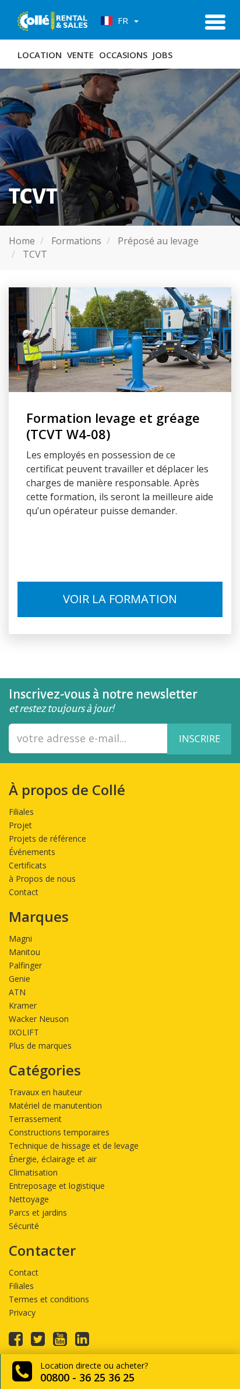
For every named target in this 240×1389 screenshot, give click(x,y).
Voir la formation (120, 599)
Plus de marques (40, 1045)
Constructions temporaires (59, 1132)
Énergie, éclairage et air (53, 1158)
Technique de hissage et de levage (74, 1145)
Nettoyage (29, 1199)
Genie (19, 978)
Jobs (162, 54)
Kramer (23, 1005)
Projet (20, 825)
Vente (80, 54)
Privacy (22, 1312)
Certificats (28, 865)
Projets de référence (47, 838)
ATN (17, 992)
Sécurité (24, 1225)
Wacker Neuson (39, 1018)
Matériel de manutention (55, 1105)
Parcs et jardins (38, 1212)
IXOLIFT (24, 1032)
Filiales (21, 811)
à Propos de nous (42, 878)
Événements (32, 851)
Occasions (123, 54)
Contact (23, 891)
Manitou (24, 951)
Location (39, 54)
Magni (20, 938)
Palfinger (25, 965)
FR (121, 20)
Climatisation (33, 1172)
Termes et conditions (49, 1299)
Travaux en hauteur (45, 1092)
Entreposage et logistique (57, 1185)
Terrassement (35, 1118)
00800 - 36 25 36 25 (87, 1377)
